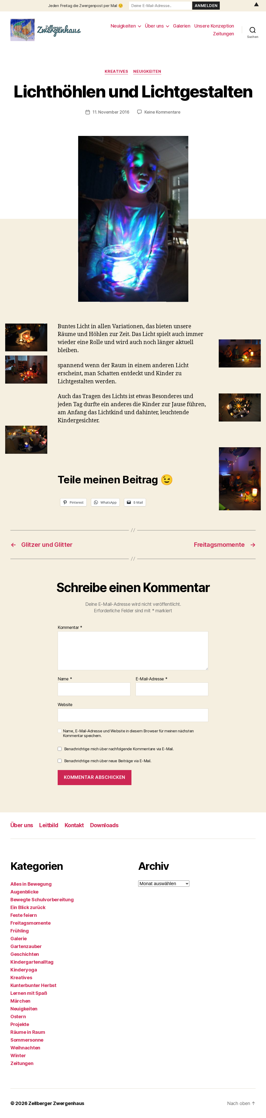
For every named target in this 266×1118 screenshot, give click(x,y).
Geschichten (24, 954)
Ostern (18, 1016)
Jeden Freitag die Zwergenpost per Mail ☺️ (85, 5)
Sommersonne (26, 1040)
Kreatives (116, 71)
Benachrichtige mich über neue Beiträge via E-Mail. (107, 760)
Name (65, 679)
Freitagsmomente (30, 923)
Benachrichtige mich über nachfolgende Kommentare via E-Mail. (119, 748)
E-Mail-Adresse (152, 679)
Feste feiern (23, 915)
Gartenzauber (26, 946)
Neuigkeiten (123, 26)
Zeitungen (223, 33)
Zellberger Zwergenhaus (56, 1103)
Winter (18, 1055)
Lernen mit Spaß (28, 993)
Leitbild (48, 825)
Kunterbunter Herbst (33, 985)
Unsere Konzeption (214, 26)
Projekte (19, 1024)
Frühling (19, 930)
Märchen (20, 1001)
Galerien (181, 26)
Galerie (18, 938)
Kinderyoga (23, 969)
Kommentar (70, 627)
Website (65, 704)
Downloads (104, 825)
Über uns (154, 26)
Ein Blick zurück (27, 907)
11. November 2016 (110, 112)
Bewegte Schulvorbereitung (42, 899)
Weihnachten (25, 1047)
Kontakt (74, 825)
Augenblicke (24, 892)
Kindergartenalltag (32, 962)
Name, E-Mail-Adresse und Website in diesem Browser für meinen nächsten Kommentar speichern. (128, 733)
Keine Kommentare (162, 112)
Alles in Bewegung (30, 884)
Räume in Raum (27, 1032)
